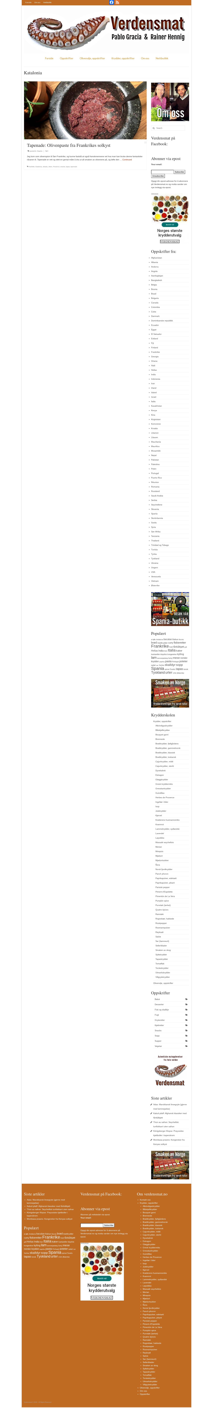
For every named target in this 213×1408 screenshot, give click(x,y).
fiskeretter (180, 642)
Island (154, 392)
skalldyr (170, 665)
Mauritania (156, 442)
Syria (153, 527)
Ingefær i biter (161, 802)
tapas (68, 166)
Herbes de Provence (164, 797)
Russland (155, 491)
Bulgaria (155, 298)
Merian (158, 847)
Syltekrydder (161, 954)
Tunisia (154, 549)
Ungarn (154, 567)
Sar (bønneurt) (162, 941)
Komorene (156, 424)
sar (157, 665)
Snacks (39, 151)
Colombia (155, 307)
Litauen (154, 437)
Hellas (154, 370)
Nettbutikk (47, 2)
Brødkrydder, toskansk (165, 757)
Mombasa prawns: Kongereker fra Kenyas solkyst (49, 1219)
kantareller (155, 654)
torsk (186, 669)
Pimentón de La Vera (165, 896)
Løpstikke (159, 838)
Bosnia (154, 289)
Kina (153, 415)
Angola (154, 271)
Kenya (154, 410)
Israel (153, 397)
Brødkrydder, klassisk (165, 752)
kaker (179, 650)
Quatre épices (161, 910)
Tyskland (155, 558)
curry (170, 642)
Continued (127, 159)
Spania (154, 513)
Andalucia (159, 639)
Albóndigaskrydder (164, 725)
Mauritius (155, 446)
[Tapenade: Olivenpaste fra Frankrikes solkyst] (85, 110)
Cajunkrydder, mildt (164, 761)
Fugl (157, 1015)
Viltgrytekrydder (162, 977)
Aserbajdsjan (157, 276)
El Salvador (156, 334)
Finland (154, 347)
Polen (153, 469)
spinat (167, 669)
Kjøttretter (159, 1025)
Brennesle (160, 739)
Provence (56, 166)
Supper (158, 1041)
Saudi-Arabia (157, 496)
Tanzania (155, 536)
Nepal (153, 455)
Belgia (154, 285)
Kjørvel (158, 815)
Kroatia (154, 428)
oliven (50, 166)
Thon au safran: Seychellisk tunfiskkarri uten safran (50, 1209)
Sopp (157, 1036)
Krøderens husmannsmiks (167, 820)
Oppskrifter (66, 58)
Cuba (153, 311)
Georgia (155, 356)
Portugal (155, 473)
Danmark (155, 316)
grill (185, 647)
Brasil (153, 294)
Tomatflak (159, 963)
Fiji (152, 343)
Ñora (157, 865)
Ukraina (154, 563)
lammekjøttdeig (162, 658)
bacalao (168, 639)
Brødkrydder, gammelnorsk (167, 748)
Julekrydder (160, 811)
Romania (155, 487)
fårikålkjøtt (178, 647)
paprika (162, 662)
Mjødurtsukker (162, 860)
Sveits (154, 522)
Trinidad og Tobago (160, 545)
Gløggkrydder (161, 779)
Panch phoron (161, 874)
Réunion (155, 482)
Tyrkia (154, 554)
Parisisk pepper (162, 887)
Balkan (175, 639)
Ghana (154, 361)
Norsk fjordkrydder (163, 869)
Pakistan (155, 460)
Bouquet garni (161, 734)
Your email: (156, 164)
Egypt (153, 329)
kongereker (172, 654)
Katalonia (39, 166)
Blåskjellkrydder (162, 730)
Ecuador (155, 325)
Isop (157, 806)
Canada (154, 302)
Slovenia (155, 509)
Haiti (153, 365)
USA (153, 572)
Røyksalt (159, 932)
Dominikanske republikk (162, 320)
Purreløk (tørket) (163, 905)
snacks (62, 166)
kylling (180, 654)
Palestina (155, 464)
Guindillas (159, 793)
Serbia (154, 500)
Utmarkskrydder (162, 972)
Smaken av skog (163, 950)
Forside (28, 2)
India (153, 374)
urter (168, 672)
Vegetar (158, 1046)
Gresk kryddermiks (164, 784)
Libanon (155, 433)
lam (154, 657)
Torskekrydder (162, 968)
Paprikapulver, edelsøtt (165, 878)
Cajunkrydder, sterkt (164, 766)
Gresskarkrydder (163, 788)
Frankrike (32, 166)
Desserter (159, 1004)
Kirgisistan (156, 419)
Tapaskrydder (161, 959)
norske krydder (31, 1249)
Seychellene (156, 505)
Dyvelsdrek (160, 770)
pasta (168, 661)
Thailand (155, 540)
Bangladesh (156, 280)
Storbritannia (157, 518)
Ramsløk (159, 914)
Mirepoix (159, 851)
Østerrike (155, 585)
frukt (171, 647)
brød (154, 642)
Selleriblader (161, 945)
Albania (154, 262)
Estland (154, 338)
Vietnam (155, 581)
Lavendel (159, 833)
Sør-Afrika (155, 531)
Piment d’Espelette (164, 892)
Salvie (158, 936)
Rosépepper (161, 923)
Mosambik (156, 451)
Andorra (155, 267)
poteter (183, 661)
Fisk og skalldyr (162, 1009)
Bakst (157, 999)
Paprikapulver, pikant (165, 883)
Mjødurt (159, 856)
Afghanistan (156, 258)
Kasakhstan (156, 406)
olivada (45, 166)
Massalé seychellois (164, 842)
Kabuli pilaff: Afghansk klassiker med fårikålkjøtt (48, 1206)
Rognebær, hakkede (164, 919)
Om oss (37, 2)
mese (176, 657)
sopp (179, 664)
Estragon (159, 775)
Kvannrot (159, 824)
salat (153, 665)
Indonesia (155, 379)
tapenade (74, 166)
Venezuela (156, 576)
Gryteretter (160, 1020)
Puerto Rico (156, 478)
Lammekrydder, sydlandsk (167, 829)
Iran (153, 383)
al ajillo (153, 639)
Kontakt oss (145, 1200)
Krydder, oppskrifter (123, 58)
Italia (153, 401)
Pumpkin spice (162, 901)
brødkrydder (163, 643)
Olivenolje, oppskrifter (92, 58)
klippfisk (163, 654)
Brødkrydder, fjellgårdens (167, 743)
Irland (153, 388)
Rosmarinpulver (162, 928)
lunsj (170, 658)
